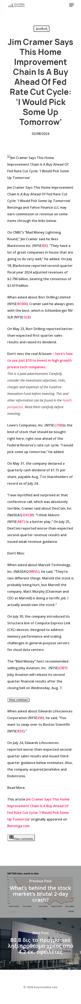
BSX (20, 731)
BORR (21, 304)
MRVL (33, 571)
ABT (20, 521)
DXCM (28, 515)
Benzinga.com (18, 826)
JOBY (62, 668)
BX (44, 245)
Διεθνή (41, 28)
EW (40, 718)
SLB (26, 317)
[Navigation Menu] (71, 5)
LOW (58, 425)
